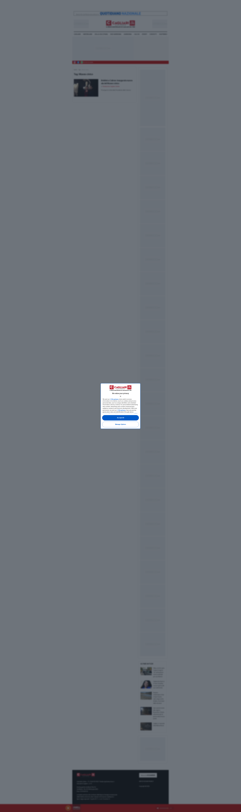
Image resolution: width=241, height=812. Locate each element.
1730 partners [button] (114, 399)
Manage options (120, 424)
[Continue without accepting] (120, 396)
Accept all (120, 418)
